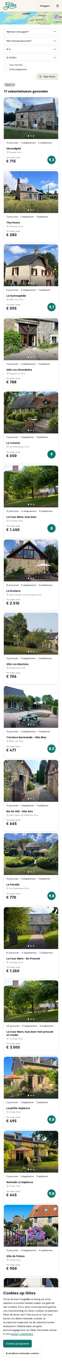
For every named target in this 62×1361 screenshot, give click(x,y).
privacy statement (22, 1334)
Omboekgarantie (18, 69)
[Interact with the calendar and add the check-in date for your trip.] (5, 31)
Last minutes (16, 64)
